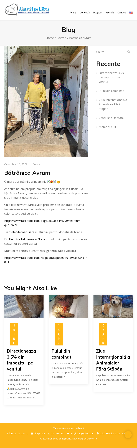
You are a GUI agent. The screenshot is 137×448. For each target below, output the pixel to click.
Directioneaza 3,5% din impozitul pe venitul (111, 77)
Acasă (73, 12)
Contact (122, 12)
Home (50, 38)
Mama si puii (107, 127)
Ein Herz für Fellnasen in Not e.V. (26, 239)
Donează (85, 12)
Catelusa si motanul (112, 118)
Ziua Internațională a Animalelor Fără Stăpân (113, 104)
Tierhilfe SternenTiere (19, 232)
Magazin (97, 12)
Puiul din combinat (111, 91)
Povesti (61, 38)
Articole (110, 12)
